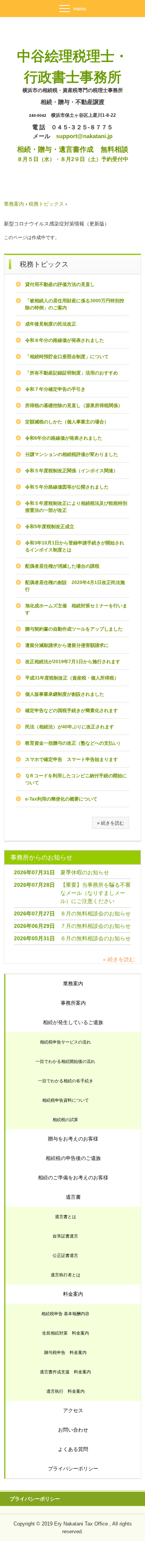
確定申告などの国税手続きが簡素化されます (71, 710)
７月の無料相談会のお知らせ (95, 926)
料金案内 (73, 1294)
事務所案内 (73, 1003)
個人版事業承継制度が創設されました (64, 694)
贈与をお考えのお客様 (73, 1139)
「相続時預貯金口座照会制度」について (67, 356)
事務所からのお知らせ (41, 857)
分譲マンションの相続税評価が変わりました (71, 454)
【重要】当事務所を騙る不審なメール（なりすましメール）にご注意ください (95, 893)
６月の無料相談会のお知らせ (95, 938)
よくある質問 (73, 1449)
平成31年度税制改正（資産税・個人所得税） (72, 678)
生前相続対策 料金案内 (65, 1333)
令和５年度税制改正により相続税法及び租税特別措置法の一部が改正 (76, 507)
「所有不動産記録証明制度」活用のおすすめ (71, 373)
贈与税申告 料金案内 (65, 1352)
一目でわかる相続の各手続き (65, 1080)
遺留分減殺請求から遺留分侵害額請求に (67, 645)
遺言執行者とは (65, 1274)
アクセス (73, 1410)
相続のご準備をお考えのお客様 (73, 1177)
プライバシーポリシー (73, 1469)
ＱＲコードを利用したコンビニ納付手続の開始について (76, 779)
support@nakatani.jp (84, 136)
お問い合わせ (73, 1430)
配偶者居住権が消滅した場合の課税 (62, 566)
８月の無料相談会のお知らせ (95, 913)
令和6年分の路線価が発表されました (63, 438)
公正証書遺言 (65, 1255)
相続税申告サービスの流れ (65, 1042)
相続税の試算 (65, 1119)
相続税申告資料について (65, 1100)
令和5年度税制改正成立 (49, 526)
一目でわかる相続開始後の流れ (65, 1061)
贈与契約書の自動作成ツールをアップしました (74, 629)
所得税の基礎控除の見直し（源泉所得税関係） (74, 405)
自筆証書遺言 (65, 1236)
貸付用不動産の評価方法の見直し (60, 284)
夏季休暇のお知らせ (84, 872)
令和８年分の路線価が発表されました (64, 340)
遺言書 (73, 1197)
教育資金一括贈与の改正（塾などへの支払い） (74, 743)
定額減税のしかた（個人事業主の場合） (67, 422)
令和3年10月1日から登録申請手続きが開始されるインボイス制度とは (74, 546)
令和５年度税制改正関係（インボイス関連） (71, 470)
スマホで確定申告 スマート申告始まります (71, 759)
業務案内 (14, 204)
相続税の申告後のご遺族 (73, 1158)
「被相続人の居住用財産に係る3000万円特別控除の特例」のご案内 (74, 304)
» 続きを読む (110, 823)
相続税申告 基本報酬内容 (65, 1313)
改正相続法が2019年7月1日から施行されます (72, 661)
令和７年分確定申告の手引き (55, 389)
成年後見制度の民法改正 (50, 324)
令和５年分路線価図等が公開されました (67, 487)
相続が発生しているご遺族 (73, 1022)
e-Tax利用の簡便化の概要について (61, 799)
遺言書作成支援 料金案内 (65, 1371)
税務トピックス (46, 204)
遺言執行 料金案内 (65, 1391)
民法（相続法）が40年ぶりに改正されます (69, 727)
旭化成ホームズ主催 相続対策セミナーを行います (76, 609)
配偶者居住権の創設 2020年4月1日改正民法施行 (75, 586)
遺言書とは (65, 1216)
